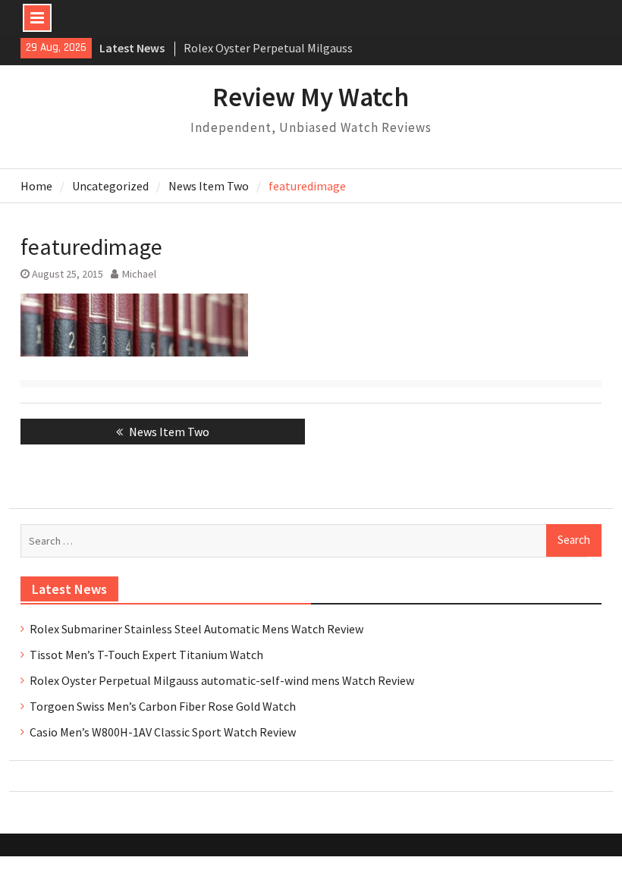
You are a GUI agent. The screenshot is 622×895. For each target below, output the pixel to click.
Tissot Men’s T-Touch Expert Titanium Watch (146, 654)
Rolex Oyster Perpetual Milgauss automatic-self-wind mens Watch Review (222, 680)
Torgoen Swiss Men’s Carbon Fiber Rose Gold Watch (163, 706)
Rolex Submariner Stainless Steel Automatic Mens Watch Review (196, 628)
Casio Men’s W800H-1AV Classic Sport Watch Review (163, 732)
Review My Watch (310, 97)
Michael (139, 274)
